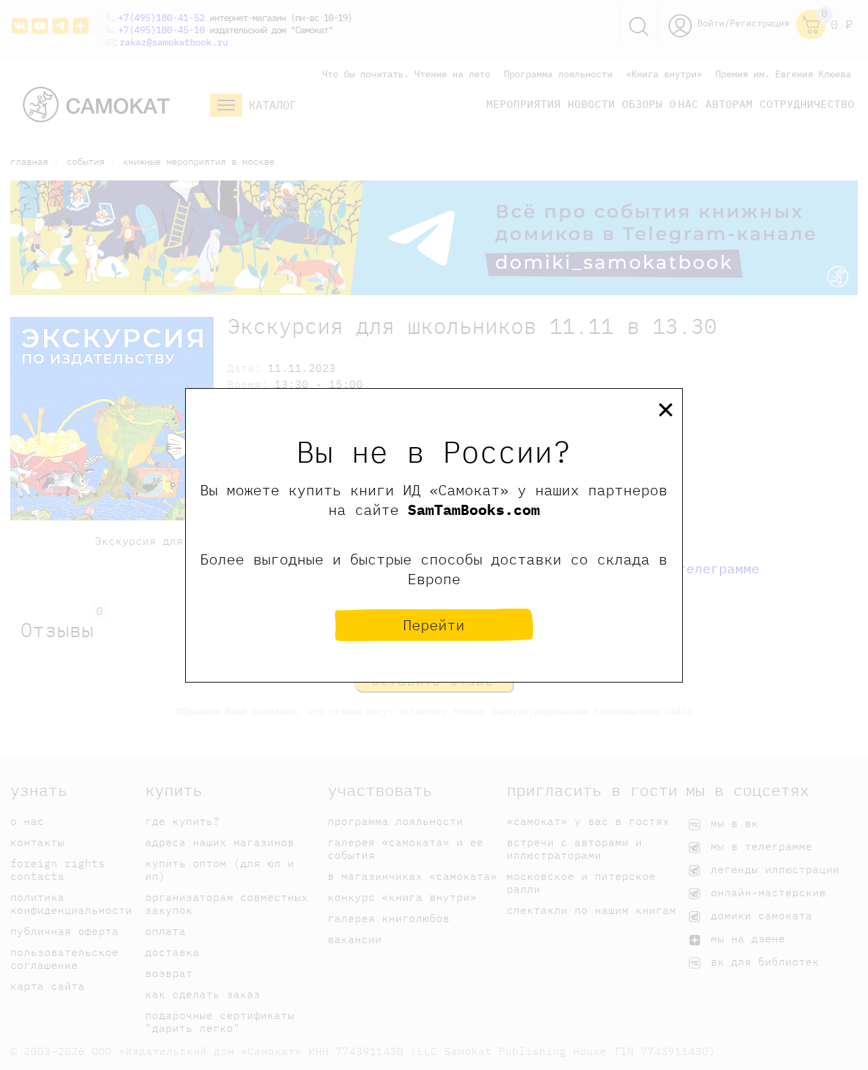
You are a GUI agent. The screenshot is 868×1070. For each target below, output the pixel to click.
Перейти (434, 624)
